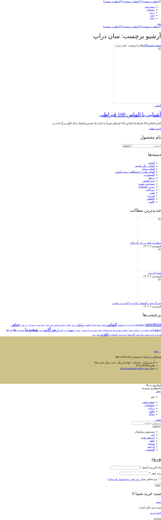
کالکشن (150, 198)
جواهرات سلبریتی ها (120, 330)
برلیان (80, 324)
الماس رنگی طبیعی (144, 166)
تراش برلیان (50, 325)
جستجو (127, 146)
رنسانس (78, 330)
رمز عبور (155, 473)
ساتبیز (41, 330)
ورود (158, 485)
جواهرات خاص (133, 330)
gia (133, 325)
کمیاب (138, 335)
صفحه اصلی (155, 45)
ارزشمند (122, 325)
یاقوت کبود (96, 335)
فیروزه (151, 195)
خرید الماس (148, 181)
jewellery (139, 325)
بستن (158, 391)
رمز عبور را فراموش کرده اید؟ (124, 479)
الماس (157, 105)
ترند (26, 325)
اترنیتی (129, 325)
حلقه (100, 330)
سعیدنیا (31, 329)
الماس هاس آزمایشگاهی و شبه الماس (135, 172)
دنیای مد (95, 330)
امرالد (94, 325)
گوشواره (113, 335)
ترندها (152, 178)
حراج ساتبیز (108, 330)
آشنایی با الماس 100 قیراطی (130, 114)
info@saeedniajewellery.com (134, 368)
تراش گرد (32, 325)
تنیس (23, 325)
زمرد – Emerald (147, 187)
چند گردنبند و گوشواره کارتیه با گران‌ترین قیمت (136, 303)
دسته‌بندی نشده (147, 184)
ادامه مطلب (154, 128)
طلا (15, 330)
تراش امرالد (60, 325)
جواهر (15, 325)
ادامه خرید (155, 513)
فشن (152, 193)
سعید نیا (20, 330)
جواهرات (155, 330)
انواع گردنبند (154, 273)
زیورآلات (150, 190)
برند (74, 325)
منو (159, 23)
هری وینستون (149, 335)
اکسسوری (149, 175)
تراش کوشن (40, 325)
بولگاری (68, 325)
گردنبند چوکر (122, 335)
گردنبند (131, 334)
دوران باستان (86, 330)
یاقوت (151, 201)
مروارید (158, 335)
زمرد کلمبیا (63, 330)
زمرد (71, 330)
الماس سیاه (148, 169)
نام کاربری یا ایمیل (150, 467)
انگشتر (88, 325)
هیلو (142, 335)
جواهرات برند (144, 330)
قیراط (9, 330)
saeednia (153, 324)
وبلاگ (147, 45)
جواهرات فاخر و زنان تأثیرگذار (145, 243)
